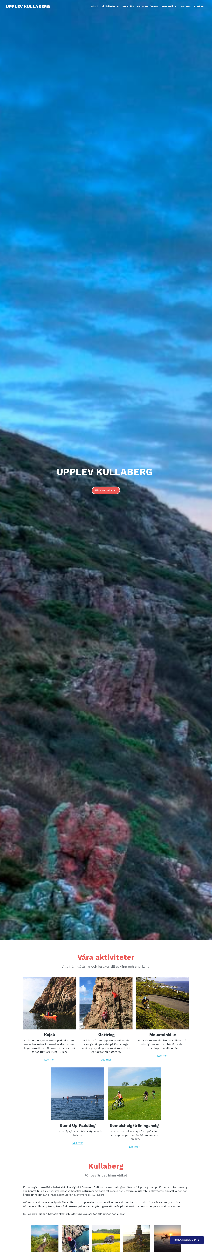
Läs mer (49, 1059)
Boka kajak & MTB (187, 1240)
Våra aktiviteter (106, 490)
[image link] (49, 1002)
